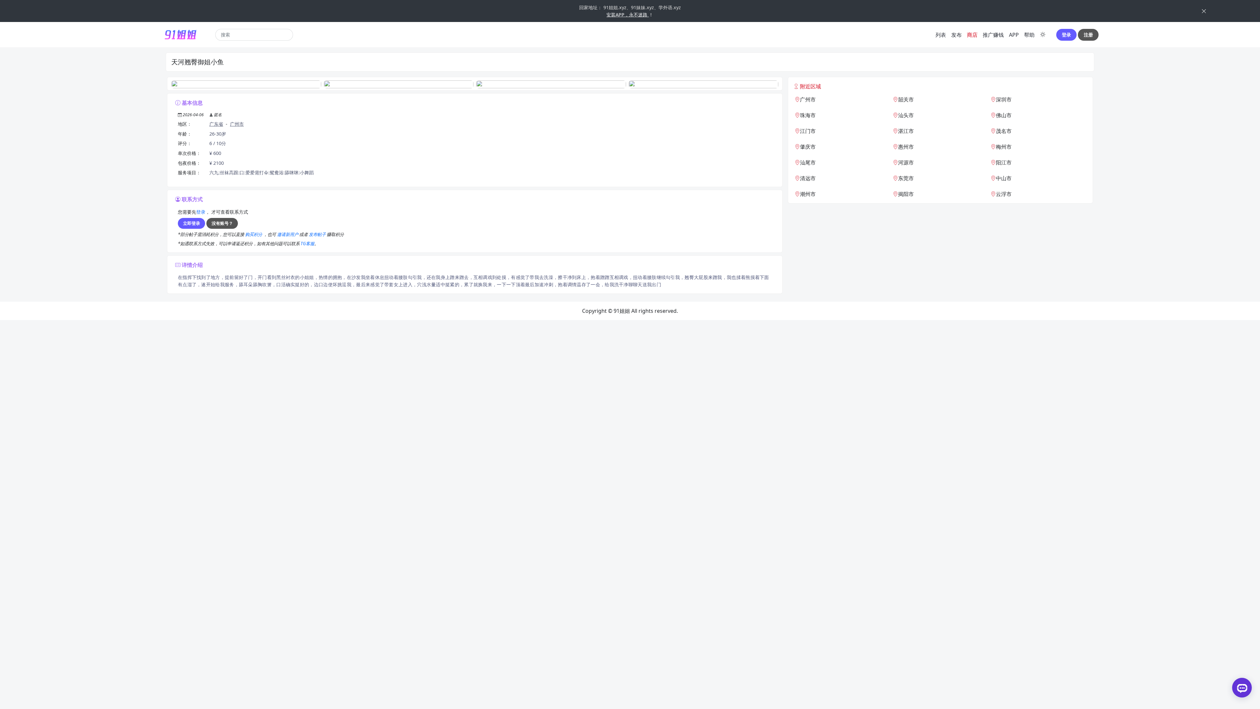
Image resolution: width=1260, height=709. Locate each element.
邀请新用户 (288, 234)
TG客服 (307, 244)
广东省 (216, 124)
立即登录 (191, 223)
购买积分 (254, 234)
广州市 (237, 124)
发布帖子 (318, 234)
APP (1014, 34)
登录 (1066, 35)
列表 (940, 34)
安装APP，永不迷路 (627, 14)
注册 (1088, 35)
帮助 (1029, 34)
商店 (972, 34)
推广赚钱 (993, 34)
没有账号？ (222, 223)
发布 (956, 34)
